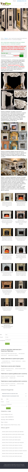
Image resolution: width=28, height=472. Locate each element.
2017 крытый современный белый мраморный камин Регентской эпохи (21, 239)
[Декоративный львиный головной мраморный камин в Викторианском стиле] (21, 250)
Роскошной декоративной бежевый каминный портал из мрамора (21, 309)
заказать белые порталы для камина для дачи (12, 456)
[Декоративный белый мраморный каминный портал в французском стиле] (7, 197)
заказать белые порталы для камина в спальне (12, 445)
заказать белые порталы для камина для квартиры (13, 442)
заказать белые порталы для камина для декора (12, 453)
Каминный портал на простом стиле (10, 393)
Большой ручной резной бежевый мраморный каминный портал (7, 309)
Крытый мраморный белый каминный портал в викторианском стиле (7, 274)
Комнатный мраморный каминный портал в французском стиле (21, 204)
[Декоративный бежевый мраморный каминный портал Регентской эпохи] (7, 232)
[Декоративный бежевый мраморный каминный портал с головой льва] (21, 267)
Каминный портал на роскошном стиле (10, 395)
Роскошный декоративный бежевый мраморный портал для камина (21, 291)
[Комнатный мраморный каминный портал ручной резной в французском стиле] (7, 215)
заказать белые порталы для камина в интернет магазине (14, 450)
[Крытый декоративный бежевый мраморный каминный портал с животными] (7, 285)
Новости (6, 38)
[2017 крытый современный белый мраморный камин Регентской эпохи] (21, 232)
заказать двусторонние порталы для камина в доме (13, 434)
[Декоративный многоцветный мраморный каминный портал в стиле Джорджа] (21, 215)
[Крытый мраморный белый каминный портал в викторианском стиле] (7, 267)
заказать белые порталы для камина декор (11, 439)
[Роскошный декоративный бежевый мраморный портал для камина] (21, 285)
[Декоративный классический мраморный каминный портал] (7, 320)
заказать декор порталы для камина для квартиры (13, 431)
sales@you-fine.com (21, 0)
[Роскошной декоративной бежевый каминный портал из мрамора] (21, 302)
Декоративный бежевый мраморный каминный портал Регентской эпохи (7, 239)
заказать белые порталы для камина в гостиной (12, 447)
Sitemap (22, 465)
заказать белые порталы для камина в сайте (11, 437)
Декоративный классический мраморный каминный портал (7, 326)
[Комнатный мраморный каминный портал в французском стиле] (21, 197)
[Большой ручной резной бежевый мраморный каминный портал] (7, 302)
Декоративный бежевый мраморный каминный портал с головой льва (21, 274)
